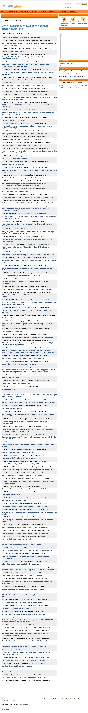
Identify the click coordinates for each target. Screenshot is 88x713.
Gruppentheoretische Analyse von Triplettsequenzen (21, 545)
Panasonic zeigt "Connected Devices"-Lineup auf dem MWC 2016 (26, 627)
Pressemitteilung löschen (36, 698)
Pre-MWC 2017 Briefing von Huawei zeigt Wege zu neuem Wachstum (27, 470)
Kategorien (8, 20)
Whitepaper (52, 11)
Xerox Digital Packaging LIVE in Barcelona (17, 539)
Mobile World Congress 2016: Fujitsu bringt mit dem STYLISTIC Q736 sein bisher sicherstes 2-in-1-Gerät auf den (29, 621)
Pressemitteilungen (12, 11)
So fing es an (26, 704)
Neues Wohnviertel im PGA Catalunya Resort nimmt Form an (24, 506)
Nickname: (62, 4)
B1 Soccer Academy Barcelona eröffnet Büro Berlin (21, 276)
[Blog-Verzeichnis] (5, 709)
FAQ (54, 698)
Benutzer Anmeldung (67, 63)
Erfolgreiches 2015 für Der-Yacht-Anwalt (17, 666)
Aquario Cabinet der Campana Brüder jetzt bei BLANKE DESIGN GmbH (28, 570)
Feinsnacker (72, 76)
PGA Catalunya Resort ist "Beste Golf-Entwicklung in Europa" (25, 677)
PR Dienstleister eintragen (64, 22)
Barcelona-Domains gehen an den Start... (17, 672)
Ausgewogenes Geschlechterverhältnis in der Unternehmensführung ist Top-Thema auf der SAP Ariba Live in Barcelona (28, 232)
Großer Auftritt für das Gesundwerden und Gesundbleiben (23, 589)
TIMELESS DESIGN (9, 389)
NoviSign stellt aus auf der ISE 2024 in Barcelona (20, 80)
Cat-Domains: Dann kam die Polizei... (15, 408)
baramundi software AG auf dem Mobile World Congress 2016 (24, 647)
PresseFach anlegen (73, 22)
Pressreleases (24, 11)
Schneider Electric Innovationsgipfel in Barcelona (20, 178)
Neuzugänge (17, 20)
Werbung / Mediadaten (67, 698)
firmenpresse (12, 6)
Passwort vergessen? (67, 7)
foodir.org (62, 71)
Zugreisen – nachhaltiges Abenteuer (15, 191)
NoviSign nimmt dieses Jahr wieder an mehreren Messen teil (24, 134)
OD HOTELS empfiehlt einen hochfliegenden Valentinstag (23, 358)
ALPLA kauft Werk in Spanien (13, 164)
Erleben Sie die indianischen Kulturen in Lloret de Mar (22, 576)
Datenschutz (5, 700)
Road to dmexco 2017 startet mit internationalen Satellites (23, 475)
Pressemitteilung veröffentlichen (82, 22)
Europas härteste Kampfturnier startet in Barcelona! (21, 38)
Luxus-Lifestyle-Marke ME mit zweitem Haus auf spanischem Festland (28, 337)
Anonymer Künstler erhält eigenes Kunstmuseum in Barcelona (25, 527)
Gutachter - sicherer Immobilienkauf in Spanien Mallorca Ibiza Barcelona (28, 203)
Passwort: (73, 4)
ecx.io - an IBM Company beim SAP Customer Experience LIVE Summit (28, 289)
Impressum (12, 700)
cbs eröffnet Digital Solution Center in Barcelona (20, 364)
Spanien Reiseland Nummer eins (14, 500)
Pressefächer (34, 11)
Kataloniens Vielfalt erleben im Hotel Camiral (18, 458)
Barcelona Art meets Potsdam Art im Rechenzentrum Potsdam (25, 489)
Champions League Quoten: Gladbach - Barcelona (20, 564)
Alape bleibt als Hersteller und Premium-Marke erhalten (22, 86)
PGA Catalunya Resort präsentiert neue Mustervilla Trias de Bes (25, 641)
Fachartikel (43, 11)
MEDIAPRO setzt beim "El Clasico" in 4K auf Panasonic (22, 602)
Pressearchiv (72, 11)
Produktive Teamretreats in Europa (15, 318)
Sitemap (58, 698)
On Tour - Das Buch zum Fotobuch (15, 159)
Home (3, 11)
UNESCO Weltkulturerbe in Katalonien (16, 383)
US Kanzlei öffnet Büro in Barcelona (15, 608)
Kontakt (76, 698)
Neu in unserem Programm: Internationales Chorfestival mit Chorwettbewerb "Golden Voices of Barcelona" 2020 (24, 184)
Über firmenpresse (6, 698)
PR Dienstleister (62, 11)
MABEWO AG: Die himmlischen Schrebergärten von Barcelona (25, 91)
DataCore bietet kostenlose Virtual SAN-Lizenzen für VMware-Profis (27, 550)
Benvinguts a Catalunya (11, 495)
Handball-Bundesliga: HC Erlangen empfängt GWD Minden (23, 464)
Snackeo (78, 73)
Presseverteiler (47, 698)
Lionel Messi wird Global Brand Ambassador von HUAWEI (23, 614)
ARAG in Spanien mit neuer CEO (14, 51)
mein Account (65, 65)
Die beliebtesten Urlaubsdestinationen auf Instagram (21, 145)
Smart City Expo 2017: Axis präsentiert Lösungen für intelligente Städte (28, 402)
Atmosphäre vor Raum (10, 377)
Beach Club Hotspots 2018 (12, 331)
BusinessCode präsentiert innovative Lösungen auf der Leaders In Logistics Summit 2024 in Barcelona (26, 65)
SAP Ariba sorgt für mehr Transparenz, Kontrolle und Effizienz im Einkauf (29, 255)
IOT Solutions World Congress (13, 120)
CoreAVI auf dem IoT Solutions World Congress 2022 (21, 139)
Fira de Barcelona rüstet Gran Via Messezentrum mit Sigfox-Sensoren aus (29, 197)
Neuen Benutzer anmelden (68, 5)
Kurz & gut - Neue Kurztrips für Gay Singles (18, 452)
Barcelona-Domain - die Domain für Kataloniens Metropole (23, 660)
